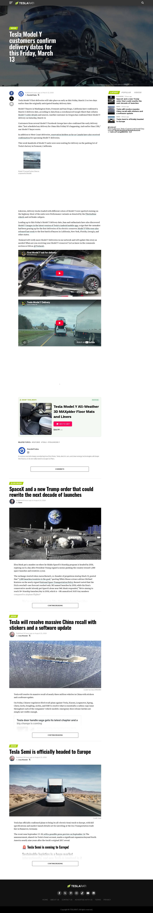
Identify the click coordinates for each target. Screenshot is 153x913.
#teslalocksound (133, 130)
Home (45, 900)
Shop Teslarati (29, 400)
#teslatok (123, 130)
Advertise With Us (83, 900)
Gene (20, 502)
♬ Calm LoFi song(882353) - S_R (120, 132)
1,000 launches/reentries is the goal (34, 579)
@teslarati (112, 127)
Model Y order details (28, 115)
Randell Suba (32, 95)
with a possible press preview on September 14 (64, 834)
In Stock (95, 400)
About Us (54, 900)
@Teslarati (39, 246)
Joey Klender (23, 636)
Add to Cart (64, 424)
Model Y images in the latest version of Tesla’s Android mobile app (48, 225)
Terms (98, 900)
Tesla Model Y (54, 442)
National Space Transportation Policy (56, 582)
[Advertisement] (59, 193)
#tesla (117, 130)
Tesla (44, 442)
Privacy (107, 900)
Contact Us (67, 900)
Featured (36, 442)
